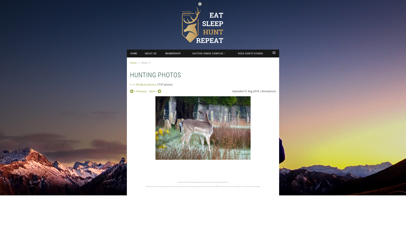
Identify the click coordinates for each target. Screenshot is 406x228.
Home (133, 62)
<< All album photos (144, 84)
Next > (153, 91)
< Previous (140, 91)
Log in (205, 3)
